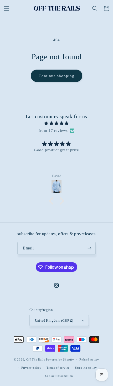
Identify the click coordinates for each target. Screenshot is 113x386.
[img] (56, 123)
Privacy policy (31, 367)
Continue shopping (56, 76)
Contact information (59, 375)
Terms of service (58, 367)
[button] (6, 8)
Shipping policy (86, 367)
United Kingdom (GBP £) (54, 320)
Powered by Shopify (60, 359)
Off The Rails (36, 359)
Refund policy (89, 359)
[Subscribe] (89, 248)
